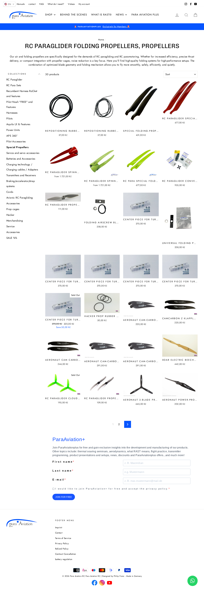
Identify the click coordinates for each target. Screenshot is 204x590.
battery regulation (63, 559)
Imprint (58, 527)
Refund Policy (62, 548)
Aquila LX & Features (18, 124)
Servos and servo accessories (22, 153)
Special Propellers (17, 147)
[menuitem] (101, 15)
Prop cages (12, 209)
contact (32, 4)
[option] (102, 26)
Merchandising (14, 220)
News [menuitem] (120, 14)
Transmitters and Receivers (21, 175)
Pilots (9, 118)
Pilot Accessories (16, 141)
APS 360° (11, 136)
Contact (58, 532)
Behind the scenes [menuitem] (73, 14)
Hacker (10, 215)
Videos (71, 4)
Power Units (13, 130)
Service (10, 226)
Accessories (13, 203)
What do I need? (56, 4)
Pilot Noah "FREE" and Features (19, 104)
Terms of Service (63, 538)
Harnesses (12, 113)
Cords (9, 192)
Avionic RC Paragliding (19, 197)
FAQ (41, 4)
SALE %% (11, 238)
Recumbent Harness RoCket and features (21, 93)
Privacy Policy (62, 543)
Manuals (21, 4)
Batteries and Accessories (20, 159)
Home (101, 39)
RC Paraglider (14, 79)
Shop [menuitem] (48, 14)
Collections (17, 73)
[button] (9, 4)
